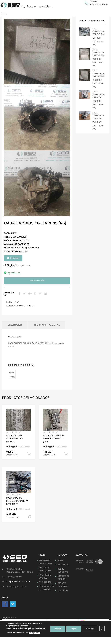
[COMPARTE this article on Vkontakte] (40, 294)
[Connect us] (5, 604)
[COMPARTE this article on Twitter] (24, 294)
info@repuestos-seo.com (18, 581)
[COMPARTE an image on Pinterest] (34, 294)
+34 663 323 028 (97, 4)
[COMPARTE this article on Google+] (29, 294)
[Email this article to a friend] (45, 294)
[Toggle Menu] (3, 14)
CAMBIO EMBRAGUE (25, 305)
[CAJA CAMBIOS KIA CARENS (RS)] (84, 31)
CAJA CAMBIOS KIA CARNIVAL (98, 94)
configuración (34, 632)
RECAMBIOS (63, 564)
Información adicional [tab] (47, 325)
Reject (73, 628)
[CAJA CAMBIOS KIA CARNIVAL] (84, 94)
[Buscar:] (61, 6)
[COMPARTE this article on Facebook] (19, 294)
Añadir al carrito (37, 280)
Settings (90, 628)
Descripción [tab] (15, 325)
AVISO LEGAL (45, 582)
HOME (60, 560)
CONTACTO (63, 590)
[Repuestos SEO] (10, 5)
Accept (57, 628)
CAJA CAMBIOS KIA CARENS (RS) (98, 31)
